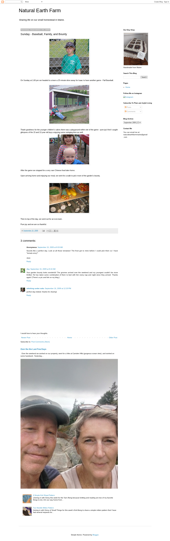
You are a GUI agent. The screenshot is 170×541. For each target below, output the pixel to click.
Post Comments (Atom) (40, 342)
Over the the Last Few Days (33, 349)
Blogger (96, 535)
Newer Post (25, 338)
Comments (130, 111)
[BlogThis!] (50, 231)
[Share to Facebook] (55, 231)
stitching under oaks (35, 288)
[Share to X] (52, 231)
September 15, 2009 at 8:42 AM (43, 269)
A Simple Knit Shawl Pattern (44, 495)
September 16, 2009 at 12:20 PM (58, 288)
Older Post (113, 338)
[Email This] (48, 231)
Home (69, 338)
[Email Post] (43, 231)
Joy (28, 269)
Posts (128, 107)
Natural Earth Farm (40, 10)
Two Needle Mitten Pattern (43, 508)
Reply (29, 261)
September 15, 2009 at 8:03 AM (50, 247)
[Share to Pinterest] (57, 231)
